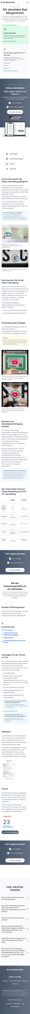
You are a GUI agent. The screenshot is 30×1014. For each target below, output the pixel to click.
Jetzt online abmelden (15, 112)
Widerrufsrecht (15, 1006)
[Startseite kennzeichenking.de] (7, 2)
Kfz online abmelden (15, 570)
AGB (23, 1003)
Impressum (9, 1003)
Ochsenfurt (15, 984)
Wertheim (25, 981)
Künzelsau (5, 981)
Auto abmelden (13, 6)
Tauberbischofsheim (15, 981)
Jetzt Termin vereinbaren (10, 832)
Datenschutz (17, 1003)
